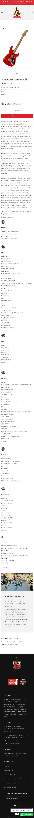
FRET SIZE (4, 508)
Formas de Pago (8, 770)
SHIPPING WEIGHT (7, 503)
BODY (3, 345)
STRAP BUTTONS (6, 439)
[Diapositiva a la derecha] (21, 73)
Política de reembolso (10, 783)
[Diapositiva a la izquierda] (13, 73)
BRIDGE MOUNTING (7, 389)
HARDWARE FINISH (7, 414)
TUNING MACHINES (7, 419)
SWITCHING (5, 473)
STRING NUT (5, 315)
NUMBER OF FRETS (7, 300)
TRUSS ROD (4, 305)
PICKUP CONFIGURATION (9, 463)
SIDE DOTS (4, 295)
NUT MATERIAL (5, 325)
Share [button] (5, 567)
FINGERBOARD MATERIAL (8, 286)
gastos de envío (14, 89)
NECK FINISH (5, 266)
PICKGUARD (5, 399)
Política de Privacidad (10, 775)
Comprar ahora (17, 116)
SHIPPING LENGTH (7, 518)
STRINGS (4, 429)
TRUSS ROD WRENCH (7, 560)
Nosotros (6, 766)
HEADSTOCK (5, 256)
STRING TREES (5, 424)
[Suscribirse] (28, 799)
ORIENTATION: (6, 234)
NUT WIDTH (5, 320)
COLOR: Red (5, 236)
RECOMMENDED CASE (8, 553)
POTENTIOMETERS (7, 478)
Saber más (18, 105)
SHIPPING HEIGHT (6, 523)
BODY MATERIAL (6, 360)
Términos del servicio (10, 787)
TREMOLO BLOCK (6, 394)
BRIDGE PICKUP (6, 459)
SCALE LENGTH (6, 513)
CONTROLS (4, 468)
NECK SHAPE (5, 271)
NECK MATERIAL (6, 261)
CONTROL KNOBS (6, 409)
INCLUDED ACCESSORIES (9, 546)
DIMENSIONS (5, 498)
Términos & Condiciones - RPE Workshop (15, 779)
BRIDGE (3, 382)
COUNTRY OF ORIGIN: (8, 239)
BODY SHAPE (5, 355)
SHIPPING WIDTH (6, 528)
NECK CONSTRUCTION (8, 276)
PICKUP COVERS (6, 404)
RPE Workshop (14, 816)
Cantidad (3, 94)
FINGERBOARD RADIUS (8, 281)
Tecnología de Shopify (21, 816)
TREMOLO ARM (5, 434)
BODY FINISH (5, 350)
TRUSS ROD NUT (6, 310)
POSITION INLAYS (6, 291)
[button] (2, 12)
